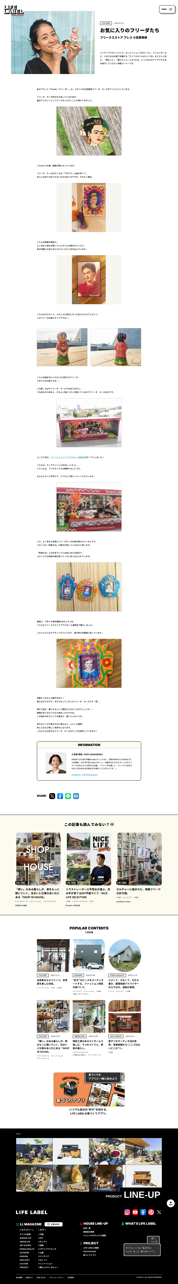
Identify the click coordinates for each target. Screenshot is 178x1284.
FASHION (78, 975)
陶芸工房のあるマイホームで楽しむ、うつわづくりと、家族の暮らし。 (88, 1045)
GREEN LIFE (80, 1036)
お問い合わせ (41, 1277)
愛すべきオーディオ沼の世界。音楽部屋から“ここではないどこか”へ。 (124, 1045)
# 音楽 (118, 897)
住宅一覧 (87, 1228)
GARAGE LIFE (25, 1238)
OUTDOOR (24, 1253)
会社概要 (19, 1277)
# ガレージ (42, 1260)
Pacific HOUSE (73, 905)
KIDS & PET (25, 1260)
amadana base (123, 902)
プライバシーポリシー (57, 1277)
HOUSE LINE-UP (96, 1223)
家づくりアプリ (89, 1255)
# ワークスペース (21, 901)
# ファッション (89, 991)
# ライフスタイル (50, 901)
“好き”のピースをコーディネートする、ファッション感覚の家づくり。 (88, 984)
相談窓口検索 (88, 1232)
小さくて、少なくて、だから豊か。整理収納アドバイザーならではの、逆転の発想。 (123, 984)
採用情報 (71, 1277)
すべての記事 (25, 1234)
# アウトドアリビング (80, 901)
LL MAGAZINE (31, 1224)
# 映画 (136, 897)
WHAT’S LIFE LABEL (140, 1223)
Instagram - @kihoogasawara (85, 774)
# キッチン (120, 991)
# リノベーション (35, 901)
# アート (111, 991)
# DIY (91, 901)
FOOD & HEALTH (117, 975)
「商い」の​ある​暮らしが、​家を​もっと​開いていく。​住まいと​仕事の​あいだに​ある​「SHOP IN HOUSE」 (37, 893)
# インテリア (127, 897)
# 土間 (41, 1253)
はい (153, 1238)
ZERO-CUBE (21, 905)
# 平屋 (68, 901)
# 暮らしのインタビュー (81, 994)
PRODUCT (24, 1267)
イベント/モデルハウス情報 (94, 1235)
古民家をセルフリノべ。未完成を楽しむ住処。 (52, 982)
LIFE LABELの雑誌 (91, 1248)
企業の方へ (29, 1277)
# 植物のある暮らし (80, 1055)
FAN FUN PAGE (89, 1251)
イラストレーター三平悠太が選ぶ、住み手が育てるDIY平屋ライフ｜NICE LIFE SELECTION (88, 893)
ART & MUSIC (116, 1036)
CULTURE (106, 23)
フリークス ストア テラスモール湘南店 (68, 457)
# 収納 (98, 991)
